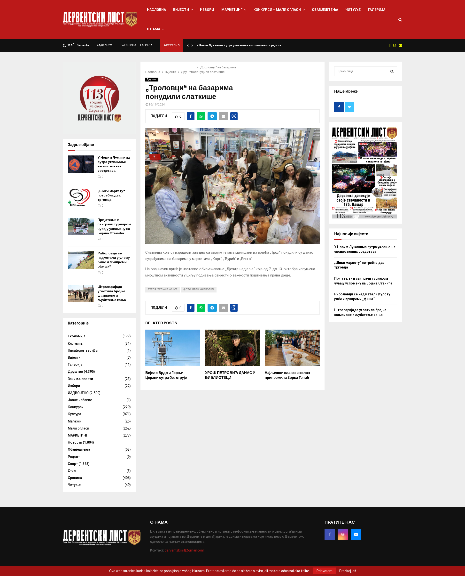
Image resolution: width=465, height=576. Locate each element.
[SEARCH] (392, 71)
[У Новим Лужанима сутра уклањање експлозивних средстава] (81, 164)
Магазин (75, 421)
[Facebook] (330, 534)
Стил (72, 471)
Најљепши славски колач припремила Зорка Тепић (287, 375)
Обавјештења (325, 10)
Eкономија (76, 336)
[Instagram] (343, 534)
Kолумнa (75, 343)
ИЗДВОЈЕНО (78, 393)
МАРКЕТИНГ (231, 10)
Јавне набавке (80, 400)
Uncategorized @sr (83, 350)
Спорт (73, 464)
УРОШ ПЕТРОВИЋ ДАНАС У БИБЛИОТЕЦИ (230, 375)
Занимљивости (80, 379)
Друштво (152, 79)
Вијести (181, 10)
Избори (207, 10)
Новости (75, 442)
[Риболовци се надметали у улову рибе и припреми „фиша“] (81, 260)
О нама (153, 29)
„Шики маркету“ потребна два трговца (111, 195)
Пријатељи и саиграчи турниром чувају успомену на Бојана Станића (114, 226)
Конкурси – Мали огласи (277, 10)
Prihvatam (325, 571)
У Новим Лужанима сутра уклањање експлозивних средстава (241, 45)
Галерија (376, 10)
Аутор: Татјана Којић (162, 289)
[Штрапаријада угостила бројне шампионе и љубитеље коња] (81, 293)
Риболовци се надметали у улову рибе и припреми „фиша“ (114, 260)
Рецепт (74, 457)
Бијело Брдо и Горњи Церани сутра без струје (166, 375)
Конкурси (76, 407)
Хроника (75, 478)
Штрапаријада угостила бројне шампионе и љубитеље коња (112, 293)
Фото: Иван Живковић (198, 289)
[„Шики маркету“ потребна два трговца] (81, 197)
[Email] (356, 534)
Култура (74, 414)
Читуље (353, 10)
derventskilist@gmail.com (184, 550)
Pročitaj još (347, 571)
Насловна (156, 10)
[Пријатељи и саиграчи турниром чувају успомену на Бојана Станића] (81, 226)
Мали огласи (78, 428)
